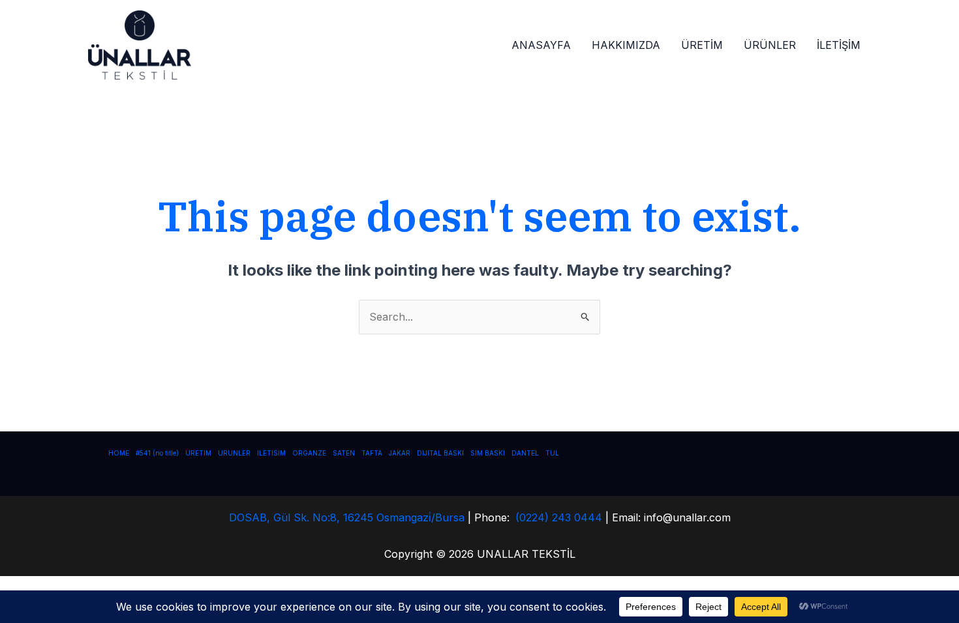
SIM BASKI (487, 453)
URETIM (198, 453)
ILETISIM (271, 453)
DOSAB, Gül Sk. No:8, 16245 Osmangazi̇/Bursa (346, 517)
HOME (118, 453)
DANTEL (525, 453)
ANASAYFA (541, 44)
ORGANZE (309, 453)
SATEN (344, 453)
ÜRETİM (702, 44)
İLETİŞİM (838, 44)
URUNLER (234, 453)
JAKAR (399, 453)
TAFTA (371, 453)
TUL (552, 453)
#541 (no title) (157, 453)
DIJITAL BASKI (440, 453)
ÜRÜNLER (770, 44)
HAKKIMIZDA (626, 44)
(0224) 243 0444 (558, 517)
